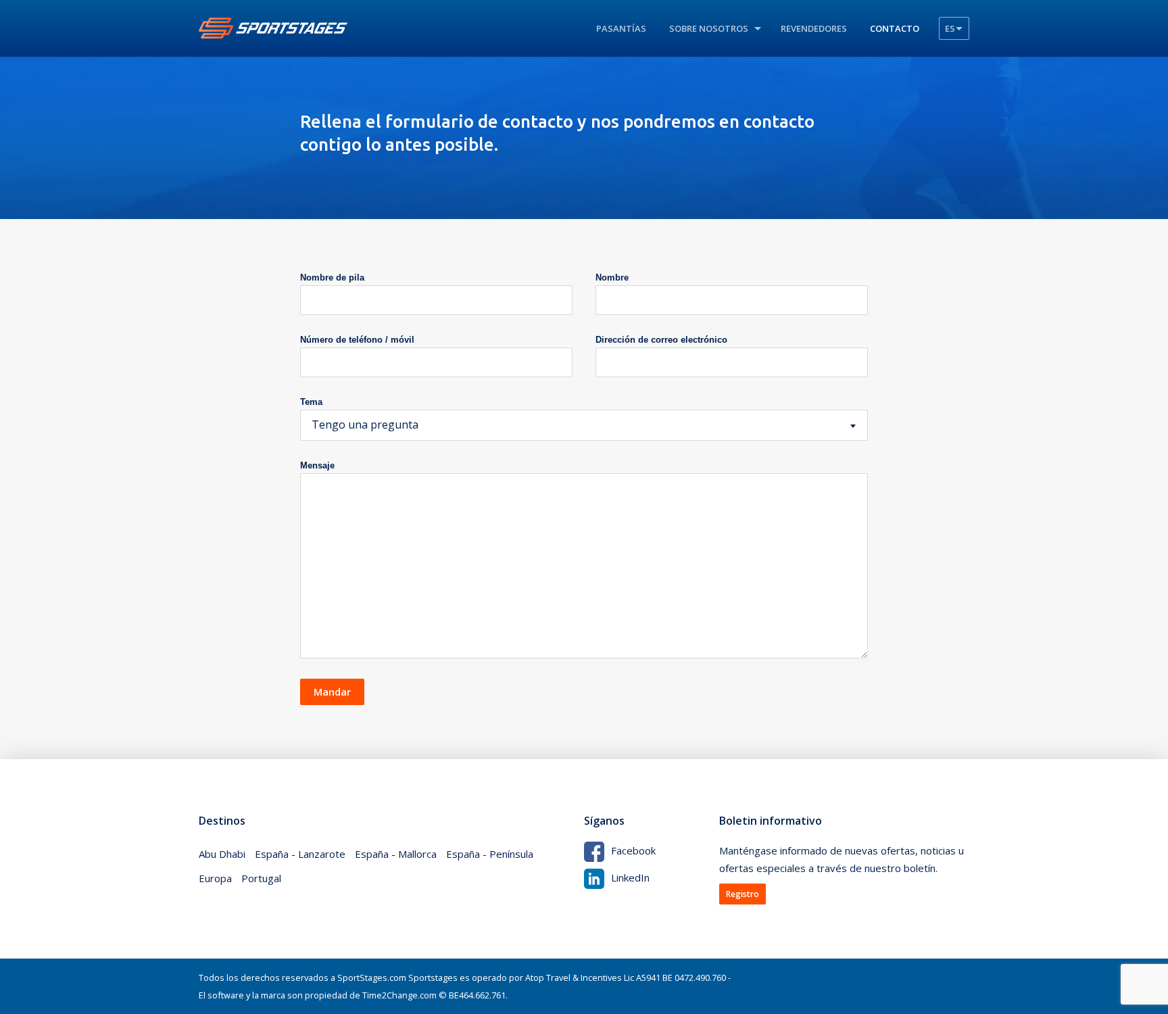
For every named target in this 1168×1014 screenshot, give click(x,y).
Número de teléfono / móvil (357, 339)
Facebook (633, 850)
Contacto (894, 28)
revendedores (814, 28)
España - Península (489, 854)
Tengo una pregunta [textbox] (365, 424)
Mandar (332, 691)
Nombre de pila (332, 277)
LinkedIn (630, 877)
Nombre (612, 277)
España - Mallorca (396, 854)
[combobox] (584, 425)
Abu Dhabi (222, 854)
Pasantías (621, 28)
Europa (215, 878)
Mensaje (317, 465)
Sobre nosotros (708, 28)
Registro (742, 894)
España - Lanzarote (300, 854)
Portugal (261, 878)
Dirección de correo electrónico (661, 339)
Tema (311, 401)
